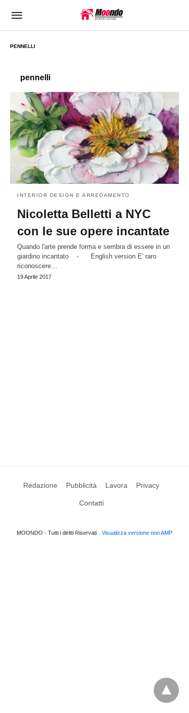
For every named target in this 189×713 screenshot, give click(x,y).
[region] (94, 363)
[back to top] (166, 690)
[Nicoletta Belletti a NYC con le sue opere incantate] (94, 138)
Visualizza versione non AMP (137, 533)
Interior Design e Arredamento (73, 195)
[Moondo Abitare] (101, 14)
